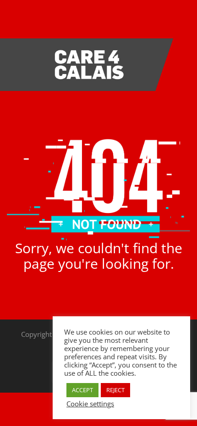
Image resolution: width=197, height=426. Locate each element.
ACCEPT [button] (82, 390)
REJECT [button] (115, 390)
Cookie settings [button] (90, 403)
